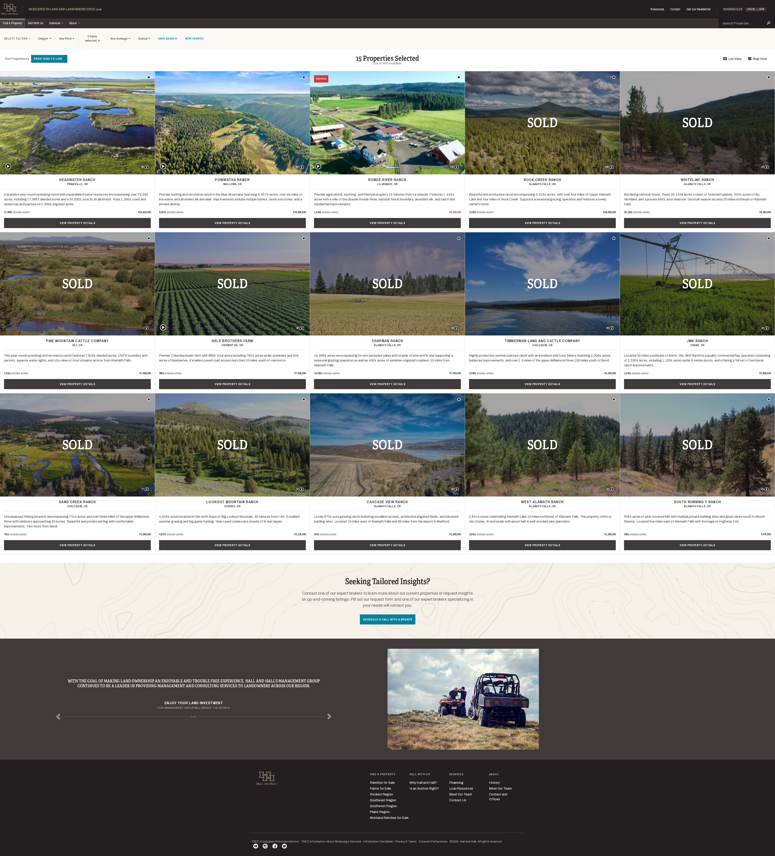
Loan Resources (461, 788)
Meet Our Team (460, 794)
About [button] (73, 23)
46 (297, 328)
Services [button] (55, 23)
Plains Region (380, 812)
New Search (194, 38)
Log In (751, 9)
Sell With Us (35, 23)
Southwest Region (383, 806)
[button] (66, 39)
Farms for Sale (380, 788)
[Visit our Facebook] (274, 846)
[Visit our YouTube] (255, 846)
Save (167, 38)
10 (452, 328)
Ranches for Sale (382, 782)
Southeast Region (383, 800)
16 (762, 167)
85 (297, 167)
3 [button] (196, 716)
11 (607, 489)
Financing (456, 782)
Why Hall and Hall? (423, 782)
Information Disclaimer (378, 841)
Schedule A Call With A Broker (387, 619)
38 (607, 328)
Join (761, 9)
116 (452, 167)
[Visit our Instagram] (265, 846)
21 (762, 489)
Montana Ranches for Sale (389, 817)
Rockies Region (381, 794)
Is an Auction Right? (424, 788)
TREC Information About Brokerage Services (331, 841)
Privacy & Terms (406, 841)
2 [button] (193, 716)
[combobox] (44, 39)
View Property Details (77, 223)
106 (607, 167)
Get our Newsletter (699, 9)
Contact (675, 9)
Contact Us (457, 800)
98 (142, 167)
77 (142, 489)
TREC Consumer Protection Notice (275, 841)
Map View (760, 59)
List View (734, 59)
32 (452, 489)
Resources (657, 9)
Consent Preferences (433, 841)
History (494, 782)
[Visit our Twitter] (284, 846)
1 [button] (191, 716)
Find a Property (12, 23)
